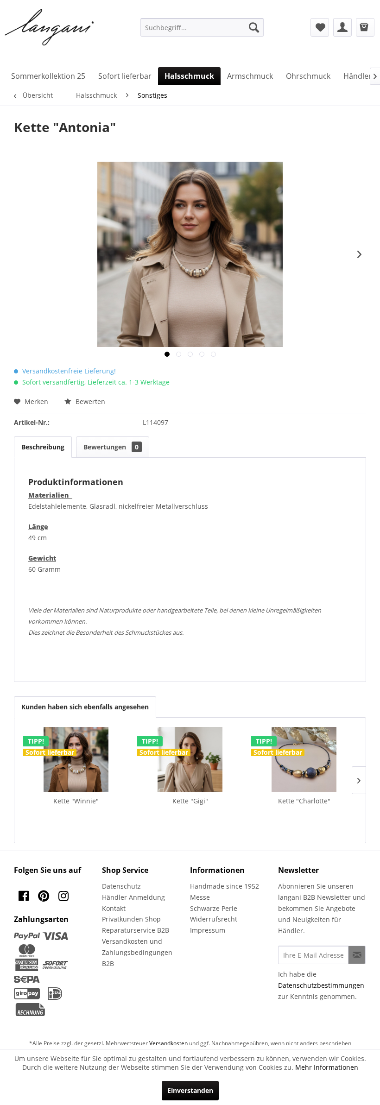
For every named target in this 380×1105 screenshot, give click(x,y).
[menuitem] (202, 27)
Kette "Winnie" (76, 800)
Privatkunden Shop (131, 919)
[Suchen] (254, 27)
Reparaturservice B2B (135, 930)
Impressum (207, 930)
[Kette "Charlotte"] (304, 759)
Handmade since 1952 (224, 886)
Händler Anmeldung (133, 897)
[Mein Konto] (342, 27)
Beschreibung (42, 446)
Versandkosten (168, 1043)
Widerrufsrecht (213, 919)
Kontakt (114, 908)
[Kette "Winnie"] (76, 759)
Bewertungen (111, 446)
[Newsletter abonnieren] (357, 955)
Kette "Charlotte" (304, 800)
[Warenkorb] (365, 27)
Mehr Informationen (326, 1067)
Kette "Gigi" (190, 800)
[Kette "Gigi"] (190, 759)
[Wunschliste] (319, 27)
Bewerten (89, 401)
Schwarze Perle (213, 908)
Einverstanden (190, 1090)
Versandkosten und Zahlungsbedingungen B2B (137, 952)
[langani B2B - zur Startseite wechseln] (50, 27)
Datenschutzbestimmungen (321, 985)
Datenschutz (121, 886)
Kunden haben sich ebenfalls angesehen (85, 706)
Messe (200, 897)
